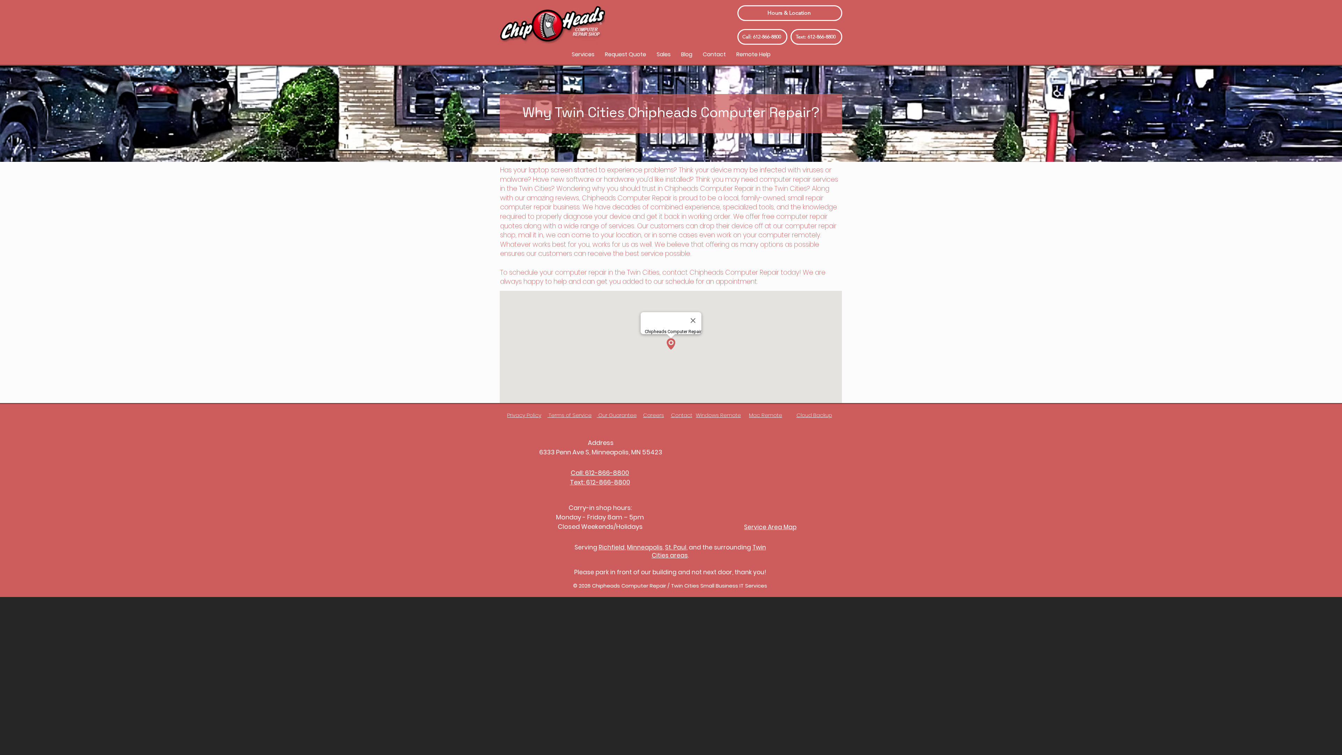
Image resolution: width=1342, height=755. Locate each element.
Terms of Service (569, 415)
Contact (681, 415)
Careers (653, 415)
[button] (583, 54)
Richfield (612, 547)
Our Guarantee (617, 415)
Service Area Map (770, 527)
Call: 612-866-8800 (600, 472)
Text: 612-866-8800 (600, 482)
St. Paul (675, 547)
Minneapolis (645, 547)
